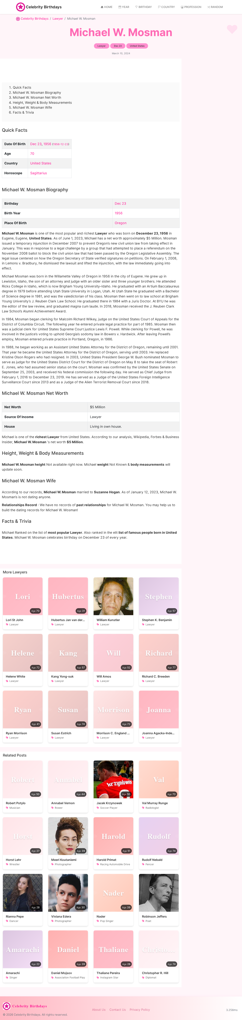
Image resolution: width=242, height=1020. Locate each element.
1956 (47, 144)
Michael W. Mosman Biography (37, 92)
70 (32, 154)
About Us (98, 1009)
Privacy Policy (140, 1009)
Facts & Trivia (23, 112)
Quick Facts (22, 87)
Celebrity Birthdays (44, 7)
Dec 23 (36, 144)
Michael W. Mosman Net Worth (37, 97)
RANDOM (217, 7)
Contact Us (117, 1009)
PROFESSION (192, 7)
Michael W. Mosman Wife (32, 107)
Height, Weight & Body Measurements (42, 103)
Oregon (120, 223)
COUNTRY (168, 7)
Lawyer (58, 18)
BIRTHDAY (145, 7)
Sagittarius (38, 173)
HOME (108, 7)
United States (40, 163)
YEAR (125, 7)
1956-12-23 (60, 144)
